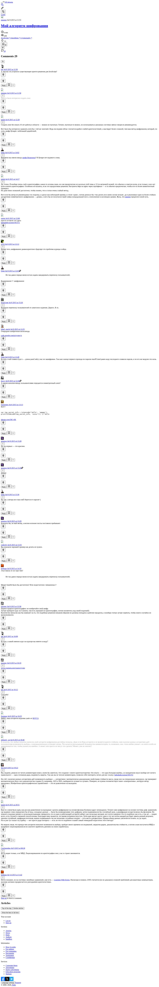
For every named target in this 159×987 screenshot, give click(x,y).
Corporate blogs (11, 965)
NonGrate (4, 303)
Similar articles (18, 908)
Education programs (13, 972)
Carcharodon (5, 848)
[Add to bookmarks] (9, 85)
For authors (10, 949)
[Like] (3, 75)
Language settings (8, 983)
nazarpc (4, 606)
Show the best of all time (10, 913)
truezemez (4, 405)
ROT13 (35, 718)
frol (2, 768)
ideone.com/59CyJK (8, 420)
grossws (4, 441)
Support (18, 983)
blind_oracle (5, 329)
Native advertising (12, 970)
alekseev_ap (5, 740)
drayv (3, 381)
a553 (3, 244)
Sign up (4, 898)
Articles (8, 931)
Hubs (8, 935)
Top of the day (7, 908)
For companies (11, 951)
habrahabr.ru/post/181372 (10, 223)
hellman (4, 569)
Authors (9, 937)
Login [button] (3, 15)
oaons (3, 218)
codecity (4, 545)
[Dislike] (3, 81)
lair (2, 69)
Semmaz (4, 716)
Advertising (10, 968)
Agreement (10, 955)
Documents (10, 953)
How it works (11, 947)
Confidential (10, 958)
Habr (14, 985)
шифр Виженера (28, 158)
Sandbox (9, 939)
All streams (9, 2)
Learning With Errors (62, 880)
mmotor (4, 20)
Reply (4, 85)
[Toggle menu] (2, 2)
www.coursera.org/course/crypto (13, 668)
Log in (8, 921)
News (8, 933)
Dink (3, 153)
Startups (9, 974)
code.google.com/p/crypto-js (11, 336)
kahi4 (3, 120)
